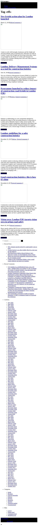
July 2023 (10, 359)
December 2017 (12, 464)
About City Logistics (10, 7)
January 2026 (11, 312)
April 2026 (11, 307)
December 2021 (12, 389)
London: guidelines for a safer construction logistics (14, 134)
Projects (11, 72)
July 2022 (10, 378)
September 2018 (12, 450)
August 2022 (11, 376)
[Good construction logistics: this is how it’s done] (14, 202)
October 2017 (11, 467)
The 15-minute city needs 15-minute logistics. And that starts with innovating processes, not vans (22, 270)
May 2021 (11, 400)
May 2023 (11, 362)
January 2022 (11, 387)
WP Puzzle (10, 521)
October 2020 (11, 411)
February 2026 (12, 310)
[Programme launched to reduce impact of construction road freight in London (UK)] (14, 115)
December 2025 (12, 313)
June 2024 (11, 342)
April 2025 (11, 326)
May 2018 (11, 456)
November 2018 (12, 447)
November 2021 (12, 390)
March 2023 (11, 365)
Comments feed (12, 514)
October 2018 (11, 448)
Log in (9, 511)
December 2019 (12, 426)
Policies (12, 22)
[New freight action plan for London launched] (11, 49)
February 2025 (12, 329)
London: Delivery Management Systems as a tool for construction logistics (19, 67)
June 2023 (11, 361)
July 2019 (10, 434)
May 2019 (11, 437)
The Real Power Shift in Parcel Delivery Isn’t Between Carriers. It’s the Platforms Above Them (21, 253)
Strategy (17, 97)
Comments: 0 (17, 22)
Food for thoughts (13, 495)
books (9, 492)
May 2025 (11, 324)
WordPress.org (12, 515)
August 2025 (11, 320)
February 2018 (12, 461)
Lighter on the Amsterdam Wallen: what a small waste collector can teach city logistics (21, 260)
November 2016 (12, 485)
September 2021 (12, 393)
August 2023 (11, 357)
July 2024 (10, 340)
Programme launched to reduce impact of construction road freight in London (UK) (18, 90)
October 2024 (11, 335)
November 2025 (12, 315)
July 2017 (10, 472)
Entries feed (11, 512)
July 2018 (10, 453)
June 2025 (11, 323)
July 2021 (10, 397)
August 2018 (11, 452)
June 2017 (11, 474)
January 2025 (11, 331)
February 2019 (12, 442)
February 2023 (12, 367)
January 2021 (11, 406)
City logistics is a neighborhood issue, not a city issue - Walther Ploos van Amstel (21, 267)
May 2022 (11, 381)
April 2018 (11, 458)
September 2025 (12, 318)
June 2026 (11, 304)
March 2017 (11, 478)
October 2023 (11, 354)
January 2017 (11, 481)
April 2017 (11, 477)
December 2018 (12, 445)
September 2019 (12, 431)
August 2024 (11, 339)
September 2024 (12, 337)
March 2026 (11, 309)
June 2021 (11, 398)
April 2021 (11, 401)
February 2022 (12, 386)
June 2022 (11, 379)
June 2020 (11, 417)
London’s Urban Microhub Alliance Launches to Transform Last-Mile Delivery (21, 277)
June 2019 (11, 436)
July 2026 (10, 302)
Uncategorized (12, 505)
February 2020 (12, 423)
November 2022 (12, 371)
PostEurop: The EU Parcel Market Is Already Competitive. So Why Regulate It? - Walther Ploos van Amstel (22, 281)
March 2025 (11, 328)
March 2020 (11, 422)
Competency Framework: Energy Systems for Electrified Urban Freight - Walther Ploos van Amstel (22, 288)
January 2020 (11, 425)
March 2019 (11, 441)
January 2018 (11, 463)
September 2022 (12, 375)
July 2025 (10, 321)
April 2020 (11, 420)
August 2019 (11, 433)
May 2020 (11, 419)
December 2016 (12, 483)
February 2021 (12, 404)
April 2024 (11, 345)
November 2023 (12, 353)
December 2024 (12, 332)
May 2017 (11, 475)
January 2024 (11, 350)
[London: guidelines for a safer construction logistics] (14, 158)
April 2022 (11, 382)
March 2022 (11, 384)
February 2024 (12, 348)
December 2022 (12, 370)
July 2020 (10, 415)
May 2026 (11, 306)
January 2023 (11, 368)
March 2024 (11, 346)
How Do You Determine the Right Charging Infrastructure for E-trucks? (21, 291)
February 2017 (12, 480)
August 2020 (11, 414)
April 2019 (11, 439)
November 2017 (12, 466)
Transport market (12, 503)
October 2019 (11, 430)
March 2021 (11, 403)
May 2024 (11, 343)
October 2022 (11, 373)
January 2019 (11, 444)
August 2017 (11, 470)
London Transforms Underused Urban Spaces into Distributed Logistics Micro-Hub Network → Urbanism (22, 274)
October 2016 (11, 486)
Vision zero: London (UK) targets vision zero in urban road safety (19, 220)
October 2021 (11, 392)
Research (10, 500)
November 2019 (12, 428)
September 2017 (12, 469)
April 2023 (11, 364)
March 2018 (11, 459)
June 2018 (11, 455)
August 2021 (11, 395)
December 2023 (12, 351)
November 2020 (12, 409)
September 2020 (12, 412)
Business (10, 494)
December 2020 (12, 408)
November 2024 (12, 334)
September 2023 (12, 356)
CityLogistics (4, 1)
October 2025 (11, 317)
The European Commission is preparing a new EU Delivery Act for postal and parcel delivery (21, 284)
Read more (4, 63)
